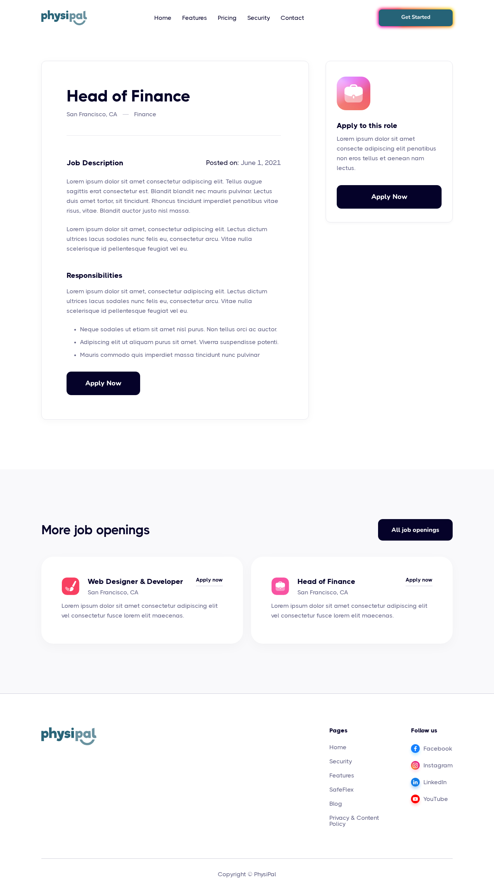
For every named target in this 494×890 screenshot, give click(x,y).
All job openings (415, 530)
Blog (335, 803)
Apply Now (103, 383)
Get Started (415, 17)
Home (162, 17)
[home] (64, 17)
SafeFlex (341, 789)
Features (194, 17)
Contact (292, 17)
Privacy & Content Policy (354, 820)
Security (258, 17)
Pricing (227, 17)
